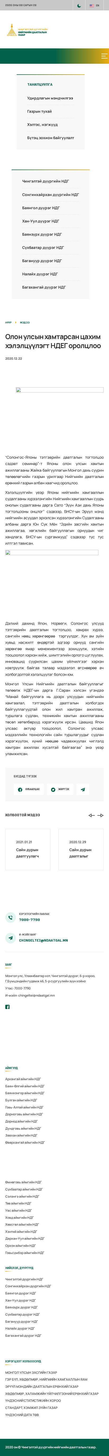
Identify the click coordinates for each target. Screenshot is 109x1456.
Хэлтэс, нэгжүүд (42, 124)
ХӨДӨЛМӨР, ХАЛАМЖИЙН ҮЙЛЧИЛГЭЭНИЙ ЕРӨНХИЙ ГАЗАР (52, 1393)
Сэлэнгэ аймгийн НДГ (22, 1196)
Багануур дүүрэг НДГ (42, 260)
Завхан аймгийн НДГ (21, 1135)
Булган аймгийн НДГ (21, 1100)
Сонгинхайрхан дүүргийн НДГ (50, 194)
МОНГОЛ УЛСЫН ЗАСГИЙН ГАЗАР (31, 1372)
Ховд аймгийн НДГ (19, 1217)
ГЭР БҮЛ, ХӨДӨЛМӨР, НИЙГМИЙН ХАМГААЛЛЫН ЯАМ (46, 1379)
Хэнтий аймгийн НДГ (21, 1231)
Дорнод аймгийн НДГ (21, 1121)
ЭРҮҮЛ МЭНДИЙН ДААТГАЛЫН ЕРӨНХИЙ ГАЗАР (42, 1386)
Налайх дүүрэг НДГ (40, 273)
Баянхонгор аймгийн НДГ (24, 1093)
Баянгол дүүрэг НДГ (41, 207)
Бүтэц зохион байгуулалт (50, 137)
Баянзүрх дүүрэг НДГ (42, 234)
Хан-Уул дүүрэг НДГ (40, 220)
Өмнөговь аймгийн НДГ (23, 1182)
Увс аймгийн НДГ (18, 1210)
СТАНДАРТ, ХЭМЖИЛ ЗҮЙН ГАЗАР (31, 1407)
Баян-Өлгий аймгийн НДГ (24, 1086)
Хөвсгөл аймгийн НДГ (22, 1224)
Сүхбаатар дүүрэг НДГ (43, 247)
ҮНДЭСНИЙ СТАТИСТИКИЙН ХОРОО (33, 1400)
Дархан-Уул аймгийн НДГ (24, 1238)
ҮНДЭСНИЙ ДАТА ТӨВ (22, 1415)
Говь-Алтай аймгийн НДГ (24, 1107)
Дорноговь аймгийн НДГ (24, 1114)
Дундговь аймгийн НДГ (23, 1128)
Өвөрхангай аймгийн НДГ (25, 1142)
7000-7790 (29, 920)
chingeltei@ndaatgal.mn (43, 940)
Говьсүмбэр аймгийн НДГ (24, 1252)
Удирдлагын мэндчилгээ (50, 98)
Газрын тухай (39, 111)
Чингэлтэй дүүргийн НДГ (45, 181)
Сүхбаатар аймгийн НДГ (24, 1189)
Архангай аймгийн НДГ (23, 1079)
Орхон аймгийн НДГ (20, 1245)
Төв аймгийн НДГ (18, 1203)
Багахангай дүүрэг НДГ (44, 287)
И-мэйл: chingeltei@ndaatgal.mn (30, 995)
